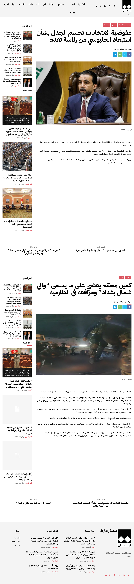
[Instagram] (109, 6)
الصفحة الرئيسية (124, 25)
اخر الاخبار (18, 53)
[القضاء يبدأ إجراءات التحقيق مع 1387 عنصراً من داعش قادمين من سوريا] (27, 71)
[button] (129, 14)
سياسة (106, 25)
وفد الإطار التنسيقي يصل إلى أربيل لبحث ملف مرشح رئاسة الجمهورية (12, 59)
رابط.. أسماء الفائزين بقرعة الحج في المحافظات (43, 567)
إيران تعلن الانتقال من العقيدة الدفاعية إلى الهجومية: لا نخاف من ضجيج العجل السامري (13, 48)
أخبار (19, 41)
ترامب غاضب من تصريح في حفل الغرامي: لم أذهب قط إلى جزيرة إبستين (12, 81)
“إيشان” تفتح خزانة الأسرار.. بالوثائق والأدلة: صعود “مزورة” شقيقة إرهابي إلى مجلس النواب (12, 35)
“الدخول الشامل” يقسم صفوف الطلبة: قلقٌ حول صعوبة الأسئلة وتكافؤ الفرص (44, 540)
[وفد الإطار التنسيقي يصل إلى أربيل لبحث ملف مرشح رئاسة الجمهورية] (27, 60)
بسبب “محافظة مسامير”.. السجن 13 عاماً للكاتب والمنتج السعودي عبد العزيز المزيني (42, 554)
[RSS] (105, 6)
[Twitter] (100, 6)
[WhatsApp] (120, 54)
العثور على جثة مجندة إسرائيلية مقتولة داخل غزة (100, 250)
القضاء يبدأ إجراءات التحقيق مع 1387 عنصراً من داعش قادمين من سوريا (12, 70)
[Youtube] (96, 6)
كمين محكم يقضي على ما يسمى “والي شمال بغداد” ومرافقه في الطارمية (33, 252)
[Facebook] (114, 6)
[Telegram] (115, 54)
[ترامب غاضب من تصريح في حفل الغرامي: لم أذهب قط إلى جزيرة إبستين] (27, 82)
